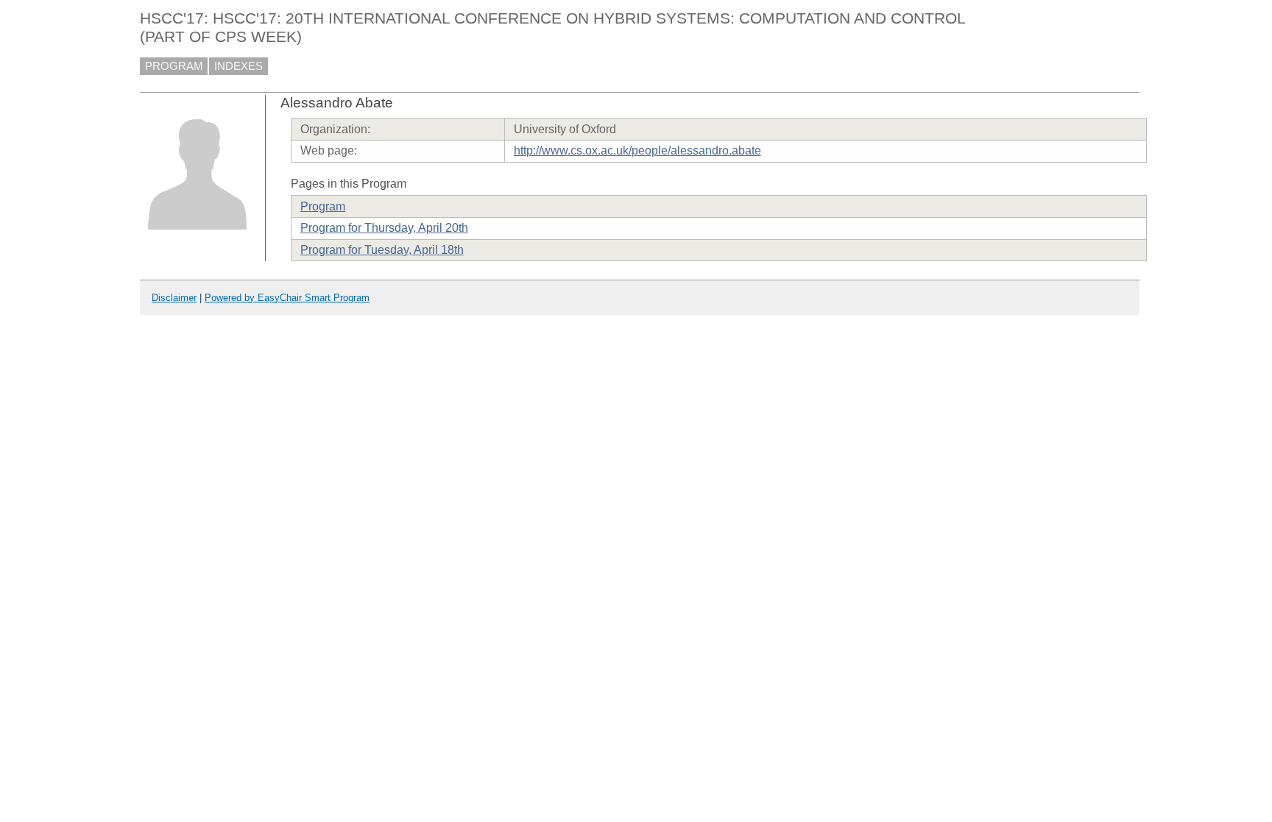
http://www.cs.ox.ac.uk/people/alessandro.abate (637, 150)
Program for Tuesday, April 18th (382, 250)
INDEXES (238, 66)
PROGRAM (174, 66)
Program (322, 206)
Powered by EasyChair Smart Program (287, 297)
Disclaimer (174, 297)
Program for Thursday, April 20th (384, 228)
